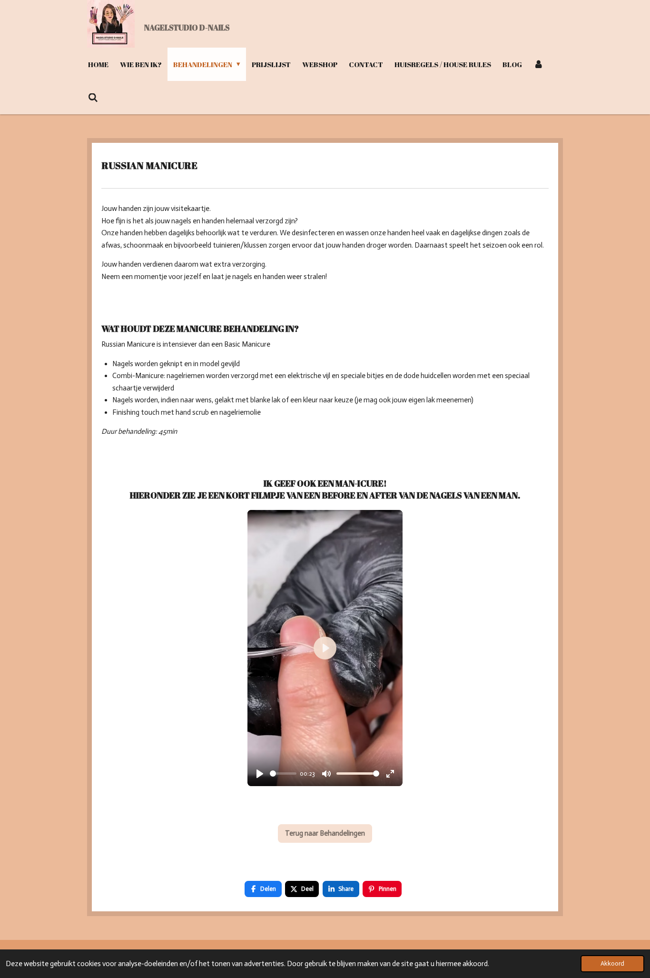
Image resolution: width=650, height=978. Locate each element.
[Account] (538, 64)
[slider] (283, 773)
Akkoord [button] (612, 963)
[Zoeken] (93, 97)
